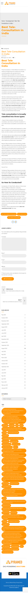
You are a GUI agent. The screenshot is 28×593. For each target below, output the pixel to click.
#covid (21, 425)
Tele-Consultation (22, 214)
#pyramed (4, 521)
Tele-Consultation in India (14, 217)
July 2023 (4, 330)
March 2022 (4, 357)
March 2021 (4, 382)
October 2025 (5, 317)
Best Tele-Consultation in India (8, 214)
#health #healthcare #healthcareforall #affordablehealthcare (12, 450)
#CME (17, 425)
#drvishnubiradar (6, 444)
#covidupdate (5, 441)
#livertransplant (6, 486)
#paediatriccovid (6, 505)
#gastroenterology (7, 447)
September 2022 (5, 345)
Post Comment (8, 278)
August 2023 (4, 327)
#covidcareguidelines (13, 432)
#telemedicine (5, 524)
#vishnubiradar (15, 546)
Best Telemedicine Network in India (10, 549)
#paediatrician (5, 512)
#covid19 (4, 432)
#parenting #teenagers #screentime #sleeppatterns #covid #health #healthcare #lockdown (12, 517)
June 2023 (4, 333)
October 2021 (4, 363)
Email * (3, 259)
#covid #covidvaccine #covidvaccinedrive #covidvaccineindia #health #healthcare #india (13, 429)
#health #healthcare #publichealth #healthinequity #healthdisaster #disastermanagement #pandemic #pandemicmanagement (10, 468)
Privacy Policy (19, 582)
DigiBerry (17, 587)
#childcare (5, 425)
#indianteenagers (14, 483)
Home (3, 21)
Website (3, 266)
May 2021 (4, 375)
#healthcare (5, 483)
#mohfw (4, 498)
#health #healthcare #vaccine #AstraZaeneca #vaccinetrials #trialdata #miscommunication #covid (13, 479)
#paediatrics (14, 512)
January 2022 (5, 360)
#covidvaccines (14, 441)
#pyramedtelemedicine (13, 521)
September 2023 (5, 324)
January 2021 (4, 388)
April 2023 (4, 336)
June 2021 (4, 372)
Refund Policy (13, 582)
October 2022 (5, 342)
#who (21, 546)
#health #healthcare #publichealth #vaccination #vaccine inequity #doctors (12, 474)
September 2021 (5, 366)
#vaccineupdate (6, 546)
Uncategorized (10, 21)
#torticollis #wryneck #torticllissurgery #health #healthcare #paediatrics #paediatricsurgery (12, 542)
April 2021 (4, 379)
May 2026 (4, 314)
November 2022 (5, 339)
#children (11, 425)
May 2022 (4, 354)
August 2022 (4, 348)
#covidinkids (5, 435)
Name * (3, 253)
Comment (4, 236)
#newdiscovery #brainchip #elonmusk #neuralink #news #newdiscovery (14, 502)
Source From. (5, 167)
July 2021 (4, 369)
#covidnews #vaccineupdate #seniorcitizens (12, 438)
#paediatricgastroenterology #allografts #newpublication (12, 509)
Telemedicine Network (7, 552)
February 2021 (5, 385)
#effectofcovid (16, 444)
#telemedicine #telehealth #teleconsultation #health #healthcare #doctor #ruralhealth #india (13, 529)
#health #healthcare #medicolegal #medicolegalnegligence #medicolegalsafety (13, 455)
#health (16, 447)
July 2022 (4, 351)
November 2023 (5, 321)
